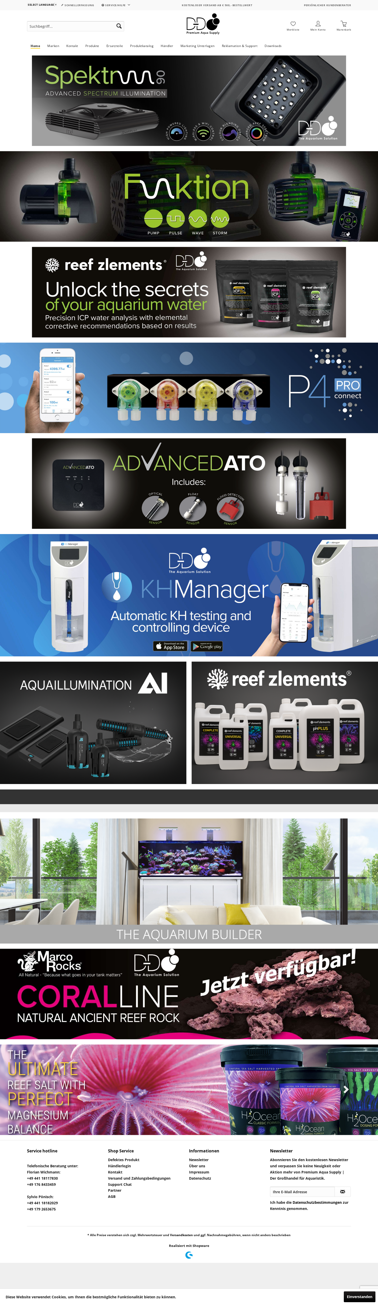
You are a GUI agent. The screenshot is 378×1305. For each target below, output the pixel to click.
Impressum (199, 1172)
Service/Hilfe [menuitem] (115, 5)
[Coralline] (189, 994)
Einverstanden (359, 1296)
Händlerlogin (119, 1165)
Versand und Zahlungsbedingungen (139, 1178)
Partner (114, 1190)
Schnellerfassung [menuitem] (79, 5)
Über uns (197, 1165)
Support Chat (120, 1184)
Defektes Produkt (123, 1159)
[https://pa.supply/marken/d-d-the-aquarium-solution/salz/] (189, 1089)
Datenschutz (200, 1178)
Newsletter (199, 1159)
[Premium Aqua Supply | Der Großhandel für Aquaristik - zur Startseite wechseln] (203, 26)
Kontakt (115, 1172)
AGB (111, 1196)
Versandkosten (181, 1235)
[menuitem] (75, 26)
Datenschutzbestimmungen (317, 1202)
